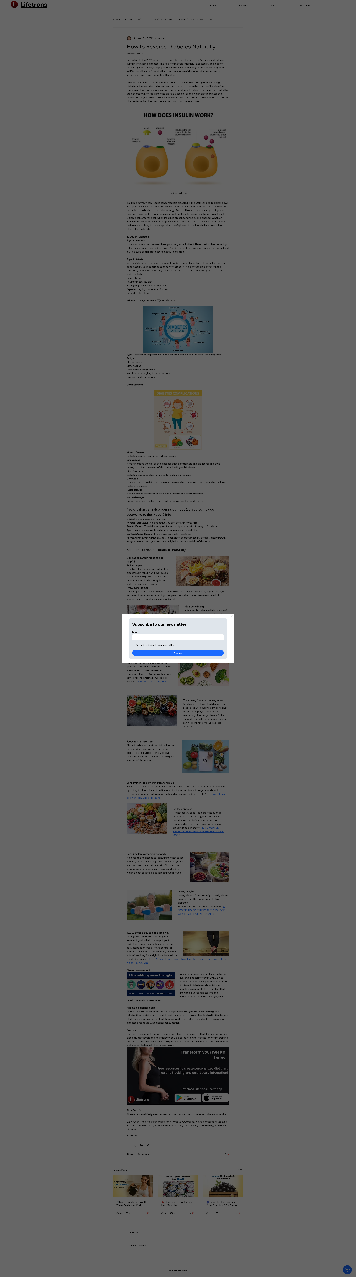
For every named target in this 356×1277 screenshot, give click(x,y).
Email (135, 632)
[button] (232, 616)
